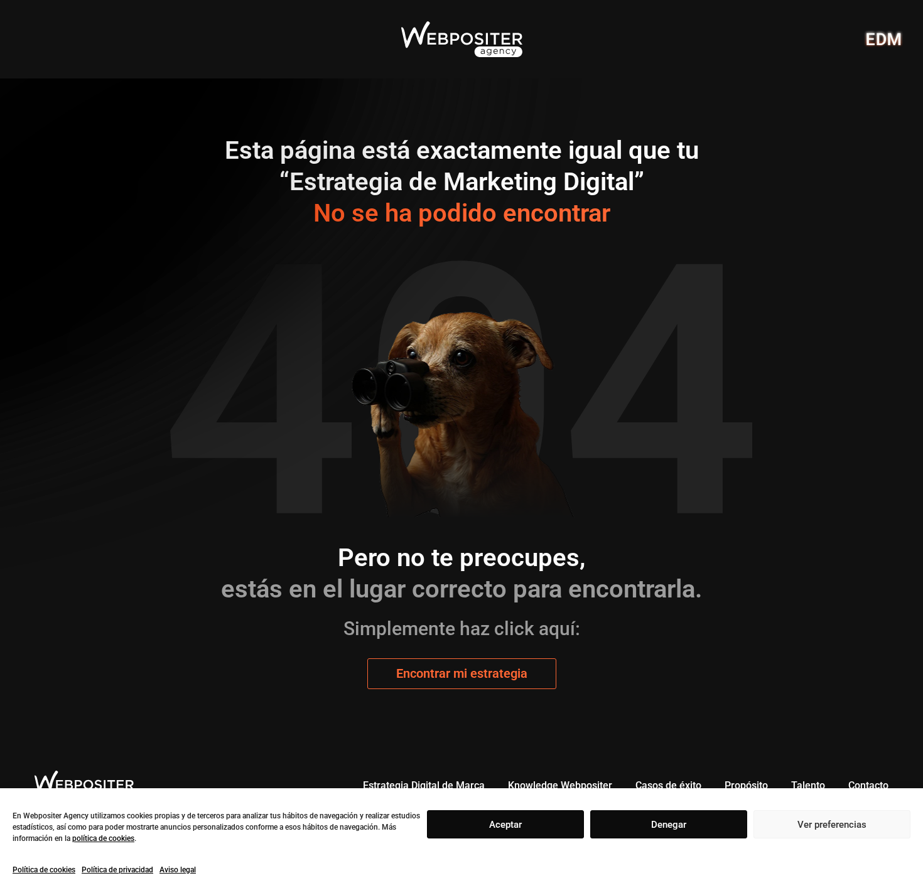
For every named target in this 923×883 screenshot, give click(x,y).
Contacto (868, 785)
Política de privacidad (117, 870)
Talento (808, 785)
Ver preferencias (831, 824)
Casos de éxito (668, 785)
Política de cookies (44, 870)
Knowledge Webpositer (560, 785)
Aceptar (505, 824)
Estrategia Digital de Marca (424, 785)
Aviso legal (177, 870)
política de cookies (103, 838)
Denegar (668, 824)
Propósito (746, 785)
